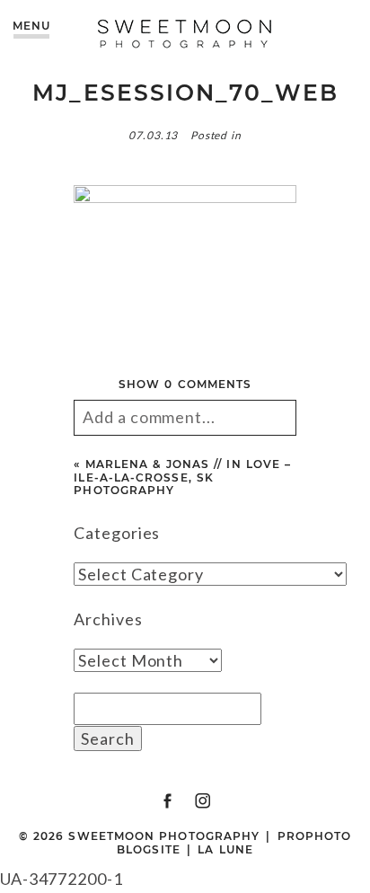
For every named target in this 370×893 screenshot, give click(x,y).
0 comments (185, 384)
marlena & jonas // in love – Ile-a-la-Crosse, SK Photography (182, 477)
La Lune (225, 849)
